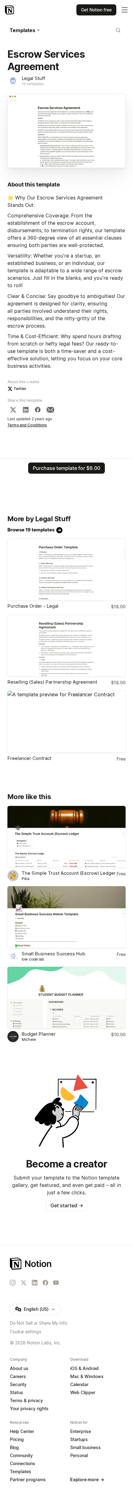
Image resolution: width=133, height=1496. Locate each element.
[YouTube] (55, 1282)
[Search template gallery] (118, 30)
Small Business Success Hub (53, 954)
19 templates (33, 84)
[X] (13, 409)
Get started (66, 1205)
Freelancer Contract (29, 758)
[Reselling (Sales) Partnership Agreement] (66, 646)
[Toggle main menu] (124, 10)
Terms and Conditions (27, 425)
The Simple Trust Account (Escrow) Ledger (69, 873)
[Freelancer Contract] (66, 722)
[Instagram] (12, 1282)
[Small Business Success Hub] (66, 917)
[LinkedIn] (25, 409)
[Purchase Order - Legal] (66, 569)
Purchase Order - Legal (32, 606)
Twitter (20, 388)
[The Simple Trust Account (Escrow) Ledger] (66, 837)
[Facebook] (38, 409)
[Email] (50, 409)
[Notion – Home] (10, 10)
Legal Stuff (33, 78)
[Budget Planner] (66, 998)
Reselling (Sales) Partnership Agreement (52, 682)
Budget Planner (39, 1034)
